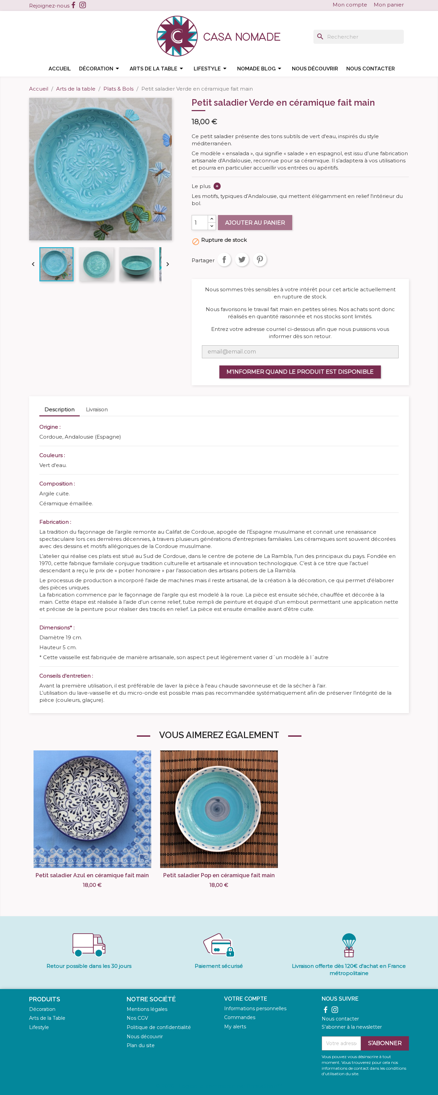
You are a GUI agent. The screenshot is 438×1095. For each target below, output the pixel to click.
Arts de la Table (47, 1018)
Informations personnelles (255, 1008)
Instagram (82, 5)
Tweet (242, 259)
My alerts (235, 1027)
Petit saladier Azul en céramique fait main (92, 875)
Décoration (100, 68)
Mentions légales (147, 1009)
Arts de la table (157, 68)
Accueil (60, 69)
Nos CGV (137, 1018)
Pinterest (260, 259)
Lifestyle (211, 68)
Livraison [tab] (97, 409)
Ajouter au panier (255, 222)
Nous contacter (370, 69)
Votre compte (245, 999)
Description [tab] (59, 409)
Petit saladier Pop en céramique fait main (219, 875)
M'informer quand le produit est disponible (300, 372)
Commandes (239, 1017)
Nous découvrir (315, 69)
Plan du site (141, 1045)
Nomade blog (260, 68)
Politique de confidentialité (159, 1027)
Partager (224, 259)
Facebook (73, 5)
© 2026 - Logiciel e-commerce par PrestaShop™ (219, 1086)
